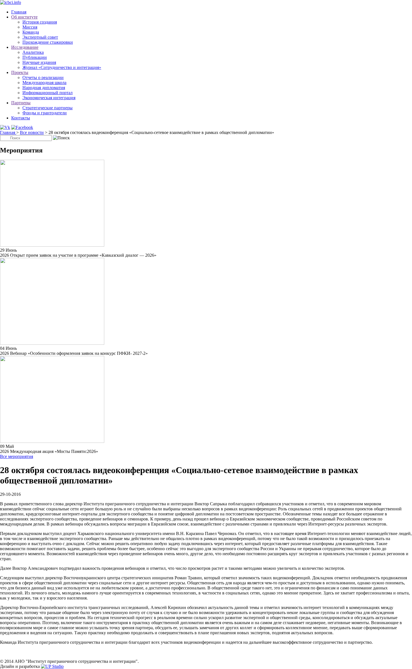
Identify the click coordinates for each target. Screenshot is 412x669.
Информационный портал (47, 92)
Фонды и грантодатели (44, 112)
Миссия (29, 27)
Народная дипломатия (43, 87)
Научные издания (39, 62)
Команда (30, 32)
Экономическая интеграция (48, 97)
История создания (39, 22)
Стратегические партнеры (47, 107)
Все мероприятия (16, 456)
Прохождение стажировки (47, 42)
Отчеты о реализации (43, 77)
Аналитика (33, 52)
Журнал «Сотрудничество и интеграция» (61, 67)
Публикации (34, 57)
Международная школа (44, 82)
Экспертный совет (40, 37)
